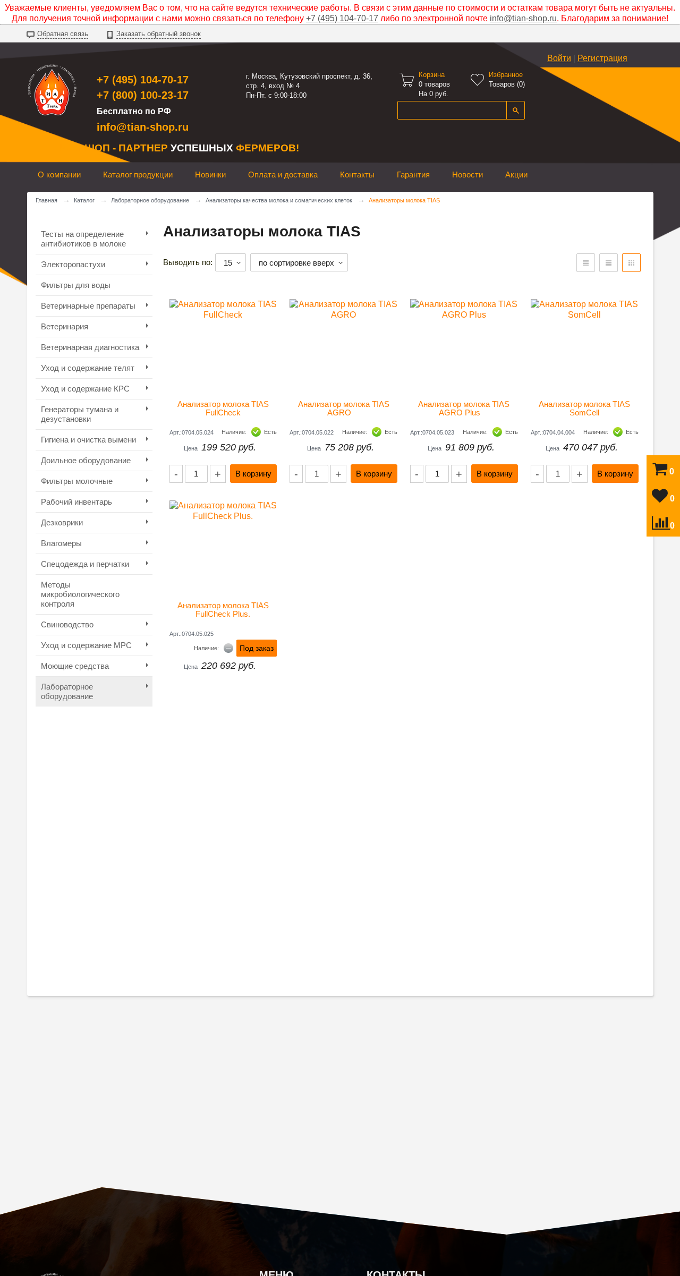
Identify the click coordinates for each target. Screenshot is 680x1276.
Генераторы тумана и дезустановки (79, 414)
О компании (59, 174)
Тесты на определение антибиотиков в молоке (83, 238)
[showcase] (631, 262)
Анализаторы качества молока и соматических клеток (279, 200)
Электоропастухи (73, 264)
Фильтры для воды (75, 285)
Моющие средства (75, 665)
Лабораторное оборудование (150, 200)
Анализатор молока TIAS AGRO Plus (464, 408)
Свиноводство (67, 624)
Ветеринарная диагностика (90, 347)
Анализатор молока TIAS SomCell (585, 408)
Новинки (210, 174)
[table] (585, 262)
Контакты (357, 174)
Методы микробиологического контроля (80, 594)
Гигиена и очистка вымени (88, 439)
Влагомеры (61, 543)
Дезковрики (62, 522)
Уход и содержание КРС (85, 388)
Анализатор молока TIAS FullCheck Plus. (224, 609)
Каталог (84, 200)
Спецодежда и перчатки (85, 563)
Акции (516, 174)
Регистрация (602, 58)
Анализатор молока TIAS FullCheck (224, 408)
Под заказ (257, 648)
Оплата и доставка (283, 174)
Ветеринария (64, 326)
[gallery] (608, 262)
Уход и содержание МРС (86, 645)
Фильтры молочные (77, 481)
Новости (467, 174)
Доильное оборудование (86, 460)
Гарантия (413, 174)
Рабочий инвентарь (76, 501)
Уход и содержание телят (87, 367)
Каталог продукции (138, 174)
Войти (559, 58)
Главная (46, 200)
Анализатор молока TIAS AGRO (344, 408)
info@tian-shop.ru (523, 18)
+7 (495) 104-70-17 (342, 18)
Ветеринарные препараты (88, 305)
